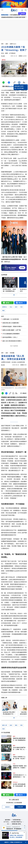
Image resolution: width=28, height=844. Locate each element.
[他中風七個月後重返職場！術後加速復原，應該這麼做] (6, 785)
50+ (8, 824)
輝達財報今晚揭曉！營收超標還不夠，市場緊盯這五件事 (20, 767)
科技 (21, 307)
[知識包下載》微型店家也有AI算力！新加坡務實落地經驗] (6, 835)
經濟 (16, 307)
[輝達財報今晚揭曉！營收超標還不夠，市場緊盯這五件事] (6, 766)
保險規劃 (12, 353)
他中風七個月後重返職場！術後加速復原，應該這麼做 (20, 785)
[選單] (2, 10)
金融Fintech (13, 44)
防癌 (3, 729)
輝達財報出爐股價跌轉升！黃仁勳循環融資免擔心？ (20, 739)
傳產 (3, 310)
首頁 (2, 44)
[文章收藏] (19, 82)
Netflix (11, 86)
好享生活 (15, 782)
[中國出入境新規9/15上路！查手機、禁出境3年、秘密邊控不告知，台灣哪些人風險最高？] (6, 757)
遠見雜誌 (7, 820)
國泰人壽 (4, 725)
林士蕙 (3, 56)
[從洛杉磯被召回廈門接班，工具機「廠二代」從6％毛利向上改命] (6, 748)
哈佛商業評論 (17, 820)
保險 (21, 725)
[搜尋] (25, 10)
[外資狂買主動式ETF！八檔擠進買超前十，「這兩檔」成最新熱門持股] (6, 776)
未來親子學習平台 (16, 822)
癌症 (11, 725)
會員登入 (7, 807)
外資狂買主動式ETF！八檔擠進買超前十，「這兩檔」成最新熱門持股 (19, 776)
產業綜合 (4, 307)
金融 (7, 44)
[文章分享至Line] (3, 82)
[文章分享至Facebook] (8, 82)
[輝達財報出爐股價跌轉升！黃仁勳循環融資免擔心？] (6, 739)
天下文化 (6, 822)
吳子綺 (3, 365)
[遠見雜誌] (14, 10)
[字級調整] (24, 82)
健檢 (16, 725)
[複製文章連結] (14, 82)
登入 (15, 88)
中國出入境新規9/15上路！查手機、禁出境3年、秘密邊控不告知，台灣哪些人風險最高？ (20, 757)
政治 (11, 307)
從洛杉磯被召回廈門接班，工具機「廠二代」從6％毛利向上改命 (20, 748)
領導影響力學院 (16, 824)
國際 (14, 736)
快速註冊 (20, 807)
